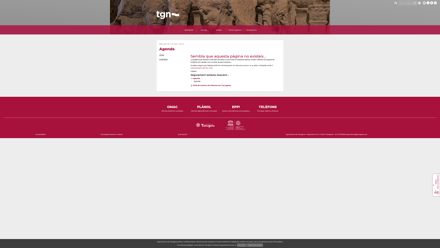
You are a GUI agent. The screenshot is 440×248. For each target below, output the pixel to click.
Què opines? (183, 134)
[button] (419, 3)
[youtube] (424, 3)
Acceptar (242, 245)
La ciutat (174, 44)
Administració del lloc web (202, 68)
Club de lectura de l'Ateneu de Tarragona (212, 85)
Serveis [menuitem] (219, 30)
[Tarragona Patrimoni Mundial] (235, 130)
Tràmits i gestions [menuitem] (235, 30)
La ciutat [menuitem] (204, 30)
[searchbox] (396, 3)
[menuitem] (172, 55)
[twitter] (428, 3)
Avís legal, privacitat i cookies (112, 134)
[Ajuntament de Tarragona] (167, 18)
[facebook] (432, 3)
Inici (168, 44)
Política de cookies (254, 245)
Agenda (196, 78)
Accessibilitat (41, 134)
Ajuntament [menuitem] (189, 30)
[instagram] (435, 3)
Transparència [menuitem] (251, 30)
